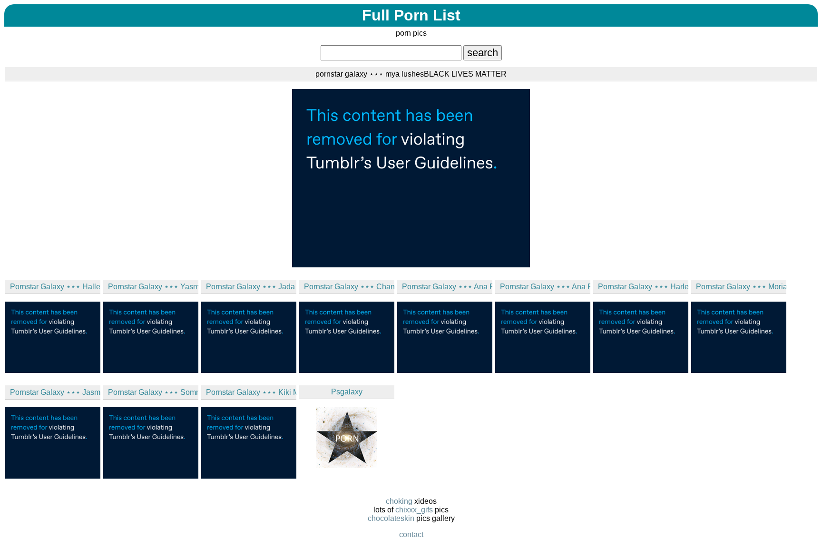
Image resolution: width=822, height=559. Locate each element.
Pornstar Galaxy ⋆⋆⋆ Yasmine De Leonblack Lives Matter (153, 287)
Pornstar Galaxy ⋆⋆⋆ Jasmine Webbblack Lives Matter (55, 392)
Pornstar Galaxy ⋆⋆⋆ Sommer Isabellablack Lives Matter (153, 392)
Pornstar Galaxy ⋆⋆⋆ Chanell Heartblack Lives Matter (349, 287)
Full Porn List (411, 15)
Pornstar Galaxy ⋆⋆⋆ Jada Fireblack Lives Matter (251, 287)
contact (411, 534)
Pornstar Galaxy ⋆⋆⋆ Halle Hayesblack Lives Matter (55, 287)
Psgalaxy (346, 392)
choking (399, 501)
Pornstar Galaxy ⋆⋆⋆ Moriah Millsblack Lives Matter (741, 287)
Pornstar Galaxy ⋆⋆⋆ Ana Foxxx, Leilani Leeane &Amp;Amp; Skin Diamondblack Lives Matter (447, 287)
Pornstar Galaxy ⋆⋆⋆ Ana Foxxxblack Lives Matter (545, 287)
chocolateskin (391, 518)
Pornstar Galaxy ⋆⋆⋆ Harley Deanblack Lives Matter (643, 287)
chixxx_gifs (414, 510)
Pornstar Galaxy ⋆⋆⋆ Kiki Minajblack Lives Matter (251, 392)
